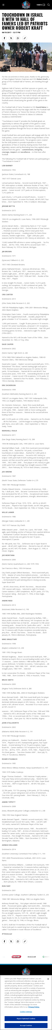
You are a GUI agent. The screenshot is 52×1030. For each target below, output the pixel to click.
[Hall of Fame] (26, 972)
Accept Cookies (26, 1025)
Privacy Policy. (34, 1007)
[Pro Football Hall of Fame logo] (26, 5)
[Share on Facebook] (4, 38)
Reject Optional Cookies (26, 1018)
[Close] (48, 979)
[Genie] (12, 956)
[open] (3, 4)
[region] (26, 1002)
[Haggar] (27, 957)
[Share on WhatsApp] (17, 38)
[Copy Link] (24, 38)
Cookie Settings (26, 1012)
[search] (48, 4)
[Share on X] (11, 38)
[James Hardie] (43, 957)
